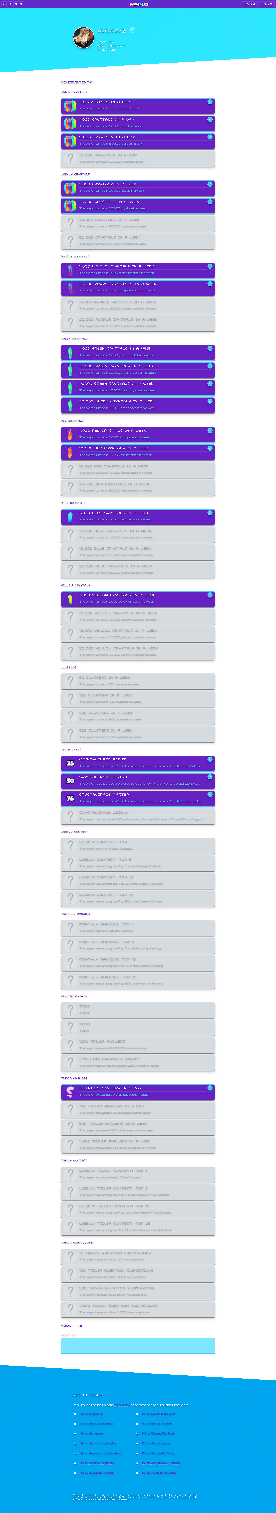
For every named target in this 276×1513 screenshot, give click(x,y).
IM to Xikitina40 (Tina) (158, 1453)
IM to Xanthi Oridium (157, 1443)
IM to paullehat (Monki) (97, 1472)
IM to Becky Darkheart (97, 1423)
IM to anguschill (92, 1413)
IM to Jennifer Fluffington (99, 1443)
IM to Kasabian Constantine (101, 1453)
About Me (68, 1335)
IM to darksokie (92, 1433)
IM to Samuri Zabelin (157, 1423)
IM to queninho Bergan (158, 1413)
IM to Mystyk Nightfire (97, 1462)
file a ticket (122, 1404)
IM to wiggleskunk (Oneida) (161, 1462)
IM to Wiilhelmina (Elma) (159, 1472)
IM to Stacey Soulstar (158, 1433)
